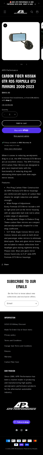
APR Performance (17, 449)
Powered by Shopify (30, 449)
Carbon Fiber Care (11, 362)
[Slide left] (16, 64)
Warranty (7, 357)
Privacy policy (10, 335)
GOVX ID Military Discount (15, 324)
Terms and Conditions (13, 340)
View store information (13, 149)
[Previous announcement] (4, 3)
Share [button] (6, 264)
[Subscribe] (35, 303)
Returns (7, 351)
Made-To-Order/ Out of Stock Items (18, 330)
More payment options (21, 136)
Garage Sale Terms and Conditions (18, 346)
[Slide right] (26, 64)
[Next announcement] (38, 3)
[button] (4, 12)
